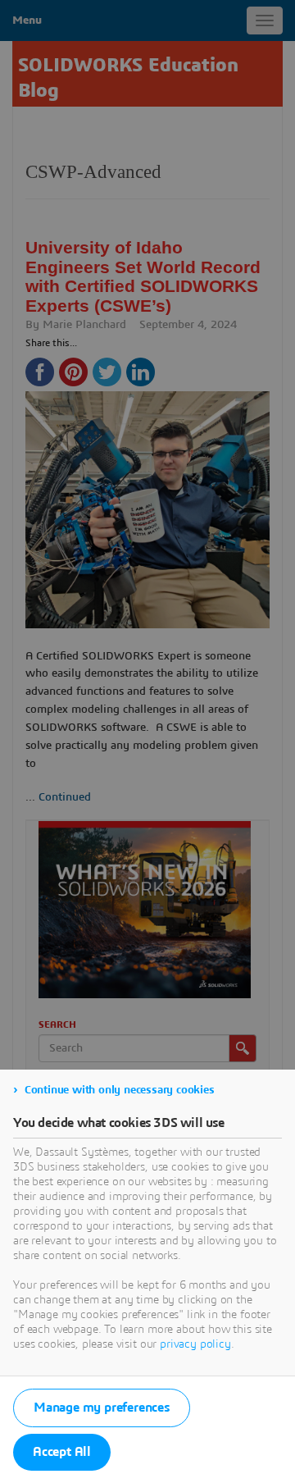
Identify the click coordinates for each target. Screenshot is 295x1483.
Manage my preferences (102, 1407)
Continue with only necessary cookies (120, 1090)
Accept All (62, 1451)
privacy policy (195, 1344)
